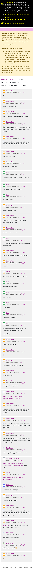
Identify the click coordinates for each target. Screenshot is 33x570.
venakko (8, 271)
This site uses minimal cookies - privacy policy (18, 567)
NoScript (22, 59)
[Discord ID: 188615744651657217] (4, 173)
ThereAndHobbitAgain (13, 458)
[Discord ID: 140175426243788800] (4, 485)
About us (9, 17)
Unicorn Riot (9, 2)
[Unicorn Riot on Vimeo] (18, 19)
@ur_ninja (9, 19)
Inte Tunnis (9, 448)
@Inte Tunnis (6, 525)
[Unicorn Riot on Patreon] (24, 19)
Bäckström (9, 485)
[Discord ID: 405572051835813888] (4, 473)
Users (16, 23)
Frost (12, 79)
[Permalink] (24, 93)
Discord (5, 79)
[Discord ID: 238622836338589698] (4, 272)
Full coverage (10, 14)
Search (22, 23)
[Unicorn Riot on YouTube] (21, 19)
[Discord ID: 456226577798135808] (4, 91)
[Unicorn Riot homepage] (2, 3)
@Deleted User (18, 465)
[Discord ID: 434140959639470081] (4, 459)
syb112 (8, 472)
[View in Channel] (22, 93)
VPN (14, 63)
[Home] (2, 23)
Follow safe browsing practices (15, 57)
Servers (8, 23)
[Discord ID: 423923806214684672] (4, 448)
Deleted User (10, 91)
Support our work (23, 14)
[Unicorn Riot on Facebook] (15, 19)
